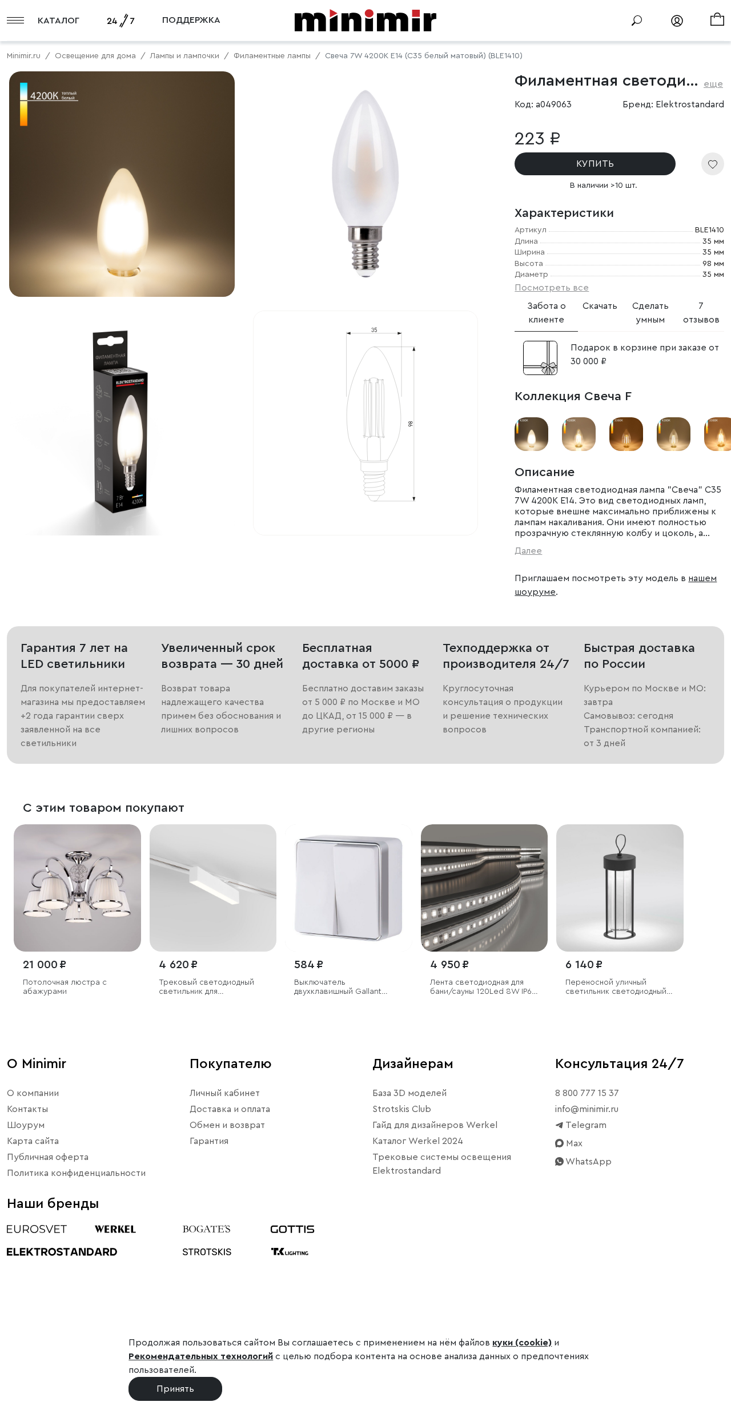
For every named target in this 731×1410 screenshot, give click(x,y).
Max (573, 1143)
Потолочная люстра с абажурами (65, 987)
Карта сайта (33, 1141)
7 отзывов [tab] (701, 312)
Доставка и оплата (230, 1109)
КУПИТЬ (595, 163)
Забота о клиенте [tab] (546, 312)
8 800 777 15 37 (587, 1093)
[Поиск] (637, 20)
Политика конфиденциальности (76, 1173)
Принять (175, 1388)
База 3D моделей (409, 1093)
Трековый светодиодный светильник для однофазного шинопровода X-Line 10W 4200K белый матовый (211, 987)
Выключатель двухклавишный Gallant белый (337, 987)
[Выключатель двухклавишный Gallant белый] (348, 888)
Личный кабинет (225, 1093)
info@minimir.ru (586, 1109)
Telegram (585, 1125)
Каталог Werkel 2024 (417, 1141)
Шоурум (26, 1125)
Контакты (27, 1109)
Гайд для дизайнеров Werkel (434, 1125)
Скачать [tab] (600, 306)
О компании (33, 1093)
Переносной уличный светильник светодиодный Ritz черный (615, 987)
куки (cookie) (522, 1342)
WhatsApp (588, 1161)
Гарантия (209, 1141)
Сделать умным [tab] (650, 312)
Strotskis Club (401, 1109)
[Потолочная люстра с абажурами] (77, 888)
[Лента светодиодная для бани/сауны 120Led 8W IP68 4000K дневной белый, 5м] (484, 888)
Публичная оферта (48, 1157)
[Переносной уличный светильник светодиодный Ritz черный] (620, 888)
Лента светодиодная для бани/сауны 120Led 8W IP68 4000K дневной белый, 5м (483, 987)
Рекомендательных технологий (200, 1356)
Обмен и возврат (227, 1125)
